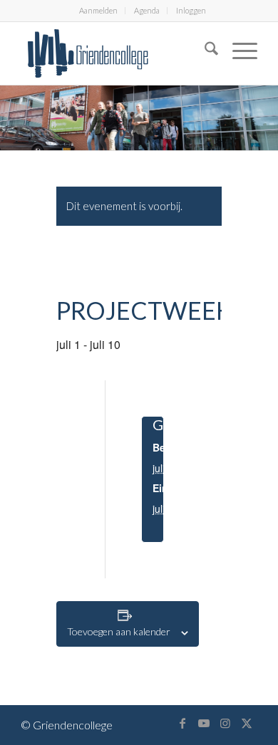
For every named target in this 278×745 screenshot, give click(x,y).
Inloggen (191, 10)
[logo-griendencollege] (115, 53)
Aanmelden (98, 10)
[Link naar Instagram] (225, 723)
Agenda (147, 10)
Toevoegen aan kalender (118, 631)
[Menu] (237, 50)
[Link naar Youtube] (204, 723)
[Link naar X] (246, 723)
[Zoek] (204, 50)
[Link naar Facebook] (182, 723)
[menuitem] (98, 10)
